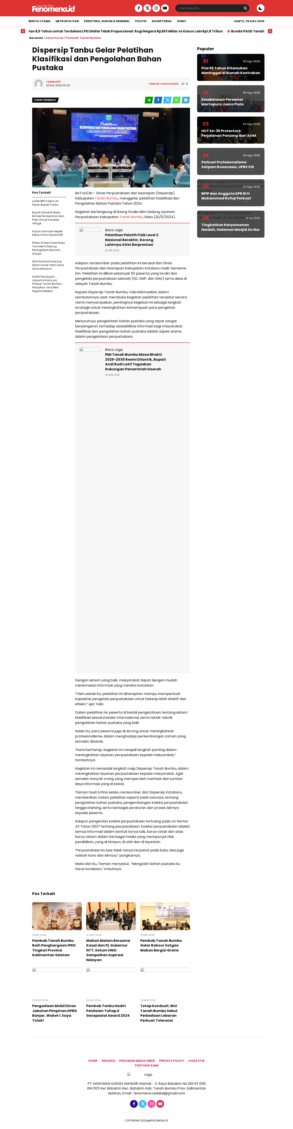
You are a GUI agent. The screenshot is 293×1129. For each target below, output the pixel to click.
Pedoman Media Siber (137, 1061)
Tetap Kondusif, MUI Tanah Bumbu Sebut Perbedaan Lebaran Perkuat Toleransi (159, 1013)
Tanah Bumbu (106, 198)
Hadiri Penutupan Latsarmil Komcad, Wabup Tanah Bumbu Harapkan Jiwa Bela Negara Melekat (47, 284)
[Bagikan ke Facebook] (158, 100)
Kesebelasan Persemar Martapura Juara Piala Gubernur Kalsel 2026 (222, 104)
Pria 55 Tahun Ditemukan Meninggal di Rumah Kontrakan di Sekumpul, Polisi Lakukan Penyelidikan (230, 75)
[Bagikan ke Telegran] (185, 100)
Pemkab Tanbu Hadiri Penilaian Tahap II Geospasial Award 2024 (108, 1010)
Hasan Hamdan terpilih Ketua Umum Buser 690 (47, 233)
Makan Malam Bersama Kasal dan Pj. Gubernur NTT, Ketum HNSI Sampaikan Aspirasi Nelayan (108, 950)
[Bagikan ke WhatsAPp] (176, 100)
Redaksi (108, 1061)
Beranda (36, 38)
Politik (140, 21)
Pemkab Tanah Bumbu (83, 38)
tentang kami (146, 1065)
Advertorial (162, 21)
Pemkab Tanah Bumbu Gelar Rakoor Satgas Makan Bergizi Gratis (161, 945)
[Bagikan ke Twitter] (167, 100)
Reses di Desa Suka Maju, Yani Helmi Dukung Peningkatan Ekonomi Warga (48, 248)
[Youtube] (164, 8)
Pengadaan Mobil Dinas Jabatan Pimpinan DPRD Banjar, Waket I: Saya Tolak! (54, 1013)
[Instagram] (155, 8)
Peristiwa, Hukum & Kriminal (107, 21)
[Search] (245, 8)
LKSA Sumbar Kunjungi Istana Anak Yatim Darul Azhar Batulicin (48, 265)
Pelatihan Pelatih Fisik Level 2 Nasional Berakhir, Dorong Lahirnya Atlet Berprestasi (131, 239)
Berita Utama (39, 21)
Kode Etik (197, 1061)
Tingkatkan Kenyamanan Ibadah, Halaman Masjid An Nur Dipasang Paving (230, 229)
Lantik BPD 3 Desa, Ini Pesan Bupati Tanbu (45, 203)
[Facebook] (138, 8)
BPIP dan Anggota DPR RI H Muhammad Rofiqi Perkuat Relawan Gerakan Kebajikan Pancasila (227, 200)
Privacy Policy (171, 1061)
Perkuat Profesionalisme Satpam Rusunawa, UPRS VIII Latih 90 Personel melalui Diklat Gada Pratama (230, 169)
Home (93, 1061)
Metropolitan (67, 21)
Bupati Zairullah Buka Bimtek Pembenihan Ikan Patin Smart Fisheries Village (48, 218)
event (181, 21)
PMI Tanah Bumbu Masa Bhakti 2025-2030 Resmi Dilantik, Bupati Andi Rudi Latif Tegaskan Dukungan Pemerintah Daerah (135, 361)
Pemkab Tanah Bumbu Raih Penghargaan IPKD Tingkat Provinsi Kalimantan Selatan (54, 947)
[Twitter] (146, 8)
